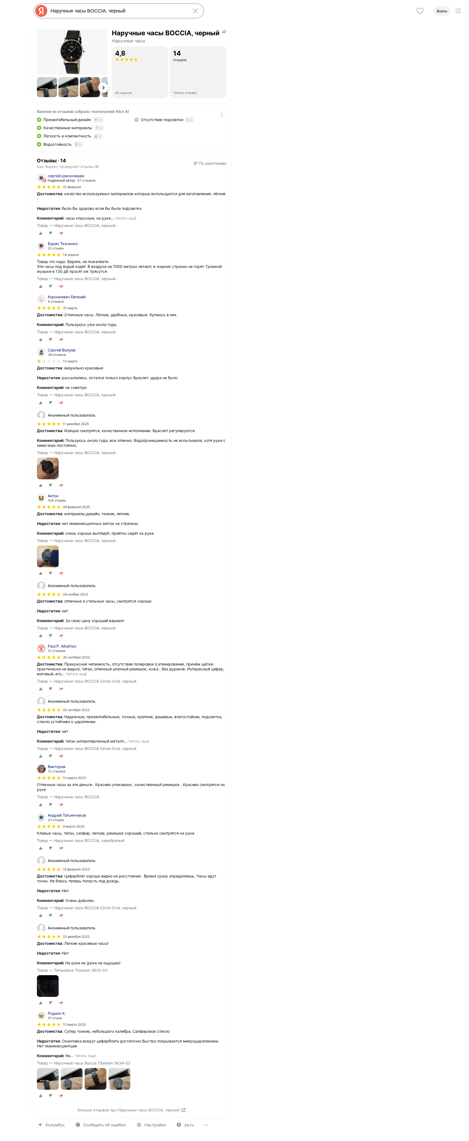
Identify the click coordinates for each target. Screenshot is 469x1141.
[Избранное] (420, 11)
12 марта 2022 (74, 1024)
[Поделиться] (224, 31)
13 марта (70, 361)
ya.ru (189, 1124)
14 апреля (71, 255)
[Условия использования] (222, 115)
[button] (47, 87)
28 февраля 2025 (76, 507)
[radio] (41, 233)
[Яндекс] (41, 11)
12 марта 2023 (74, 778)
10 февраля (72, 187)
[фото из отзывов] (48, 469)
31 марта (70, 308)
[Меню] (458, 10)
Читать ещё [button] (125, 218)
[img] (49, 187)
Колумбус (55, 1124)
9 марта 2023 (73, 826)
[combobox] (117, 11)
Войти (442, 11)
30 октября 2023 (76, 657)
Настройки (155, 1124)
